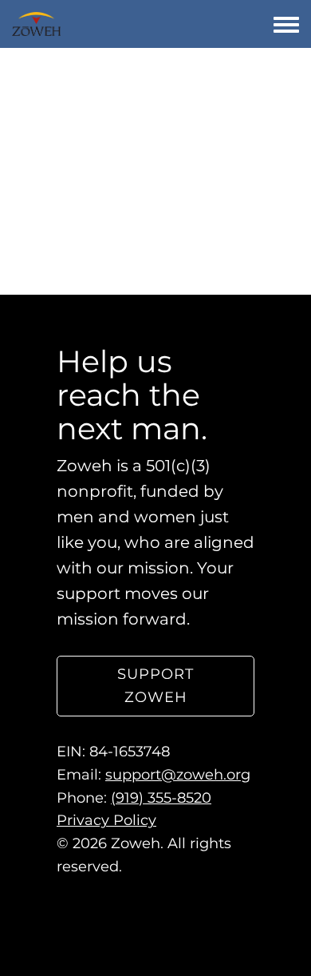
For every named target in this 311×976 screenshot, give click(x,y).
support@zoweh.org (177, 775)
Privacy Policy (106, 821)
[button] (155, 687)
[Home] (36, 24)
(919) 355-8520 (161, 798)
